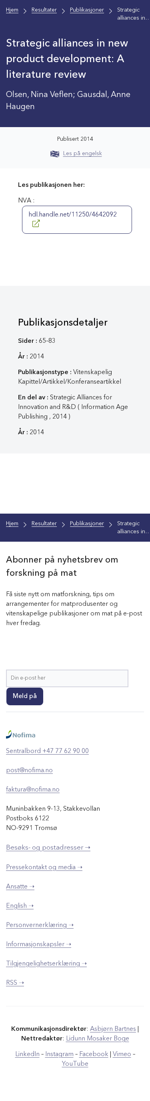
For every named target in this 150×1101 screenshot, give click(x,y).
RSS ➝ (15, 983)
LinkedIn (27, 1054)
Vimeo (122, 1054)
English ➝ (20, 906)
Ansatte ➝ (20, 887)
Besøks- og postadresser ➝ (48, 847)
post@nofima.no (29, 770)
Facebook (93, 1054)
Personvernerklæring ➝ (40, 925)
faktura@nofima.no (33, 790)
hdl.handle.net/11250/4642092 (72, 215)
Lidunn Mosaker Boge (97, 1039)
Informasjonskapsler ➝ (38, 944)
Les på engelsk (82, 153)
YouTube (75, 1064)
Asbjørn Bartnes (113, 1029)
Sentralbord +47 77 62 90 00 (47, 751)
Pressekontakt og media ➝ (44, 867)
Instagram (59, 1054)
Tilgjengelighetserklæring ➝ (46, 964)
